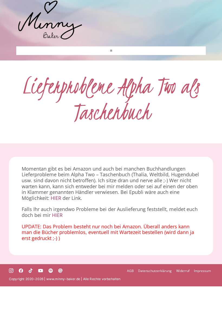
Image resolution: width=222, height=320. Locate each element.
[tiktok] (30, 270)
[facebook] (21, 270)
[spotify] (50, 270)
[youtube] (40, 270)
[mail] (60, 270)
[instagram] (11, 270)
